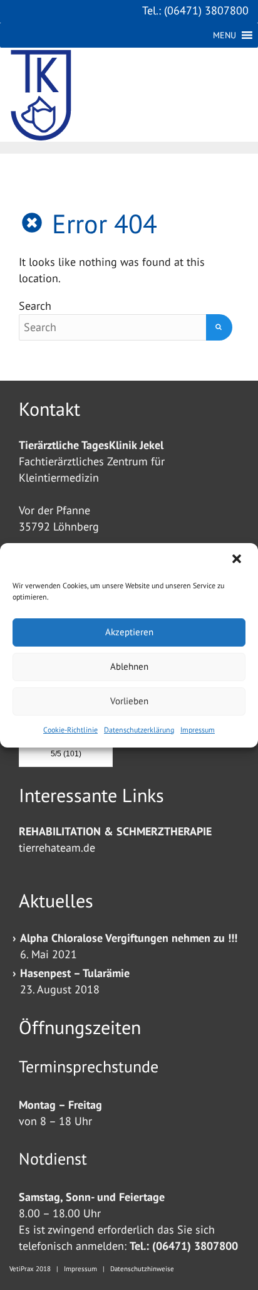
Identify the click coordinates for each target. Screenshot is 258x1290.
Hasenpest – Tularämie (75, 973)
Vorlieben (129, 701)
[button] (237, 560)
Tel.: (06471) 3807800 (195, 10)
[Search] (219, 327)
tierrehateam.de (57, 847)
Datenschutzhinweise (142, 1268)
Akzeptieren (129, 632)
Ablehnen (129, 666)
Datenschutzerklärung (139, 729)
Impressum (197, 729)
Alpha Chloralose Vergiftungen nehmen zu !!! (128, 938)
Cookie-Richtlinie (70, 729)
